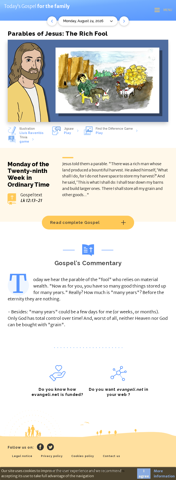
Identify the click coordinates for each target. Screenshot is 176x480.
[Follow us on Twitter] (50, 447)
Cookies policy (82, 456)
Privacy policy (52, 456)
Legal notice (22, 456)
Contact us (111, 456)
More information (164, 473)
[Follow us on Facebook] (40, 447)
